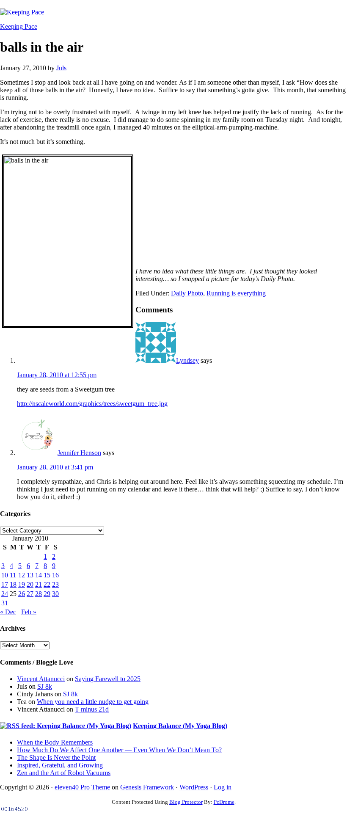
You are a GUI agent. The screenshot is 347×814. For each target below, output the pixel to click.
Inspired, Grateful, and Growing (60, 765)
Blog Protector (186, 802)
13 (30, 575)
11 (13, 575)
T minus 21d (92, 709)
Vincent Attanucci (41, 678)
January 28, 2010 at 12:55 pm (56, 374)
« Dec (8, 611)
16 (55, 575)
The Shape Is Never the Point (56, 757)
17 (4, 584)
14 (38, 575)
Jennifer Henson (79, 452)
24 (4, 593)
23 (55, 584)
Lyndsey (187, 360)
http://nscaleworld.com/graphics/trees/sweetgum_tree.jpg (92, 403)
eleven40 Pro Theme (82, 787)
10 (4, 575)
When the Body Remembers (55, 742)
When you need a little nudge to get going (93, 701)
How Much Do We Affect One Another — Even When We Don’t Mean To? (119, 749)
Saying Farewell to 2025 (107, 678)
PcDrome (224, 802)
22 (47, 584)
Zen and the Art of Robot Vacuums (63, 772)
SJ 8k (44, 686)
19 (21, 584)
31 (4, 603)
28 (38, 593)
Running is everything (236, 293)
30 (55, 593)
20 (30, 584)
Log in (222, 787)
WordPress (193, 787)
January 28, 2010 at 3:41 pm (55, 467)
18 (13, 584)
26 (21, 593)
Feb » (28, 611)
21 (38, 584)
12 (21, 575)
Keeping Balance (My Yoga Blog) (180, 725)
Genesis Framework (147, 787)
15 (47, 575)
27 (30, 593)
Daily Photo (187, 293)
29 (47, 593)
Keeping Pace (18, 26)
